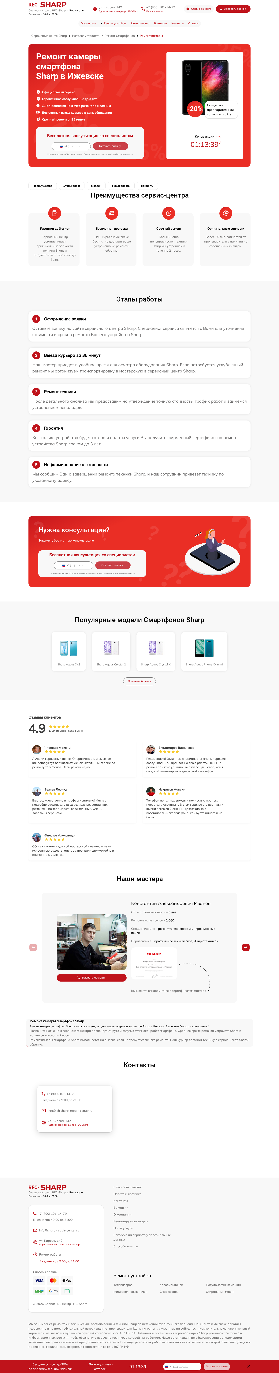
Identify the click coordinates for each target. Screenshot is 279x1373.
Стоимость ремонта (127, 1187)
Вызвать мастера (93, 977)
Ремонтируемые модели (131, 1221)
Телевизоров (122, 1285)
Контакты (177, 23)
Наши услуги (123, 1228)
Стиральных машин (220, 1291)
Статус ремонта (201, 8)
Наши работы (121, 185)
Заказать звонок (235, 8)
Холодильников (171, 1285)
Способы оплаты (125, 1246)
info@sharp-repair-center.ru (59, 1230)
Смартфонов (169, 1291)
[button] (246, 947)
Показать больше (139, 681)
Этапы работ (71, 185)
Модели (96, 185)
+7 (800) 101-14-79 (160, 7)
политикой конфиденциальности (117, 154)
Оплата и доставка (127, 1194)
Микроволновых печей (130, 1291)
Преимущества (42, 185)
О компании (88, 23)
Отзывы (193, 23)
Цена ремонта (140, 23)
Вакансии (160, 23)
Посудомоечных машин (223, 1285)
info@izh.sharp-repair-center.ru (70, 1110)
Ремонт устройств (115, 23)
